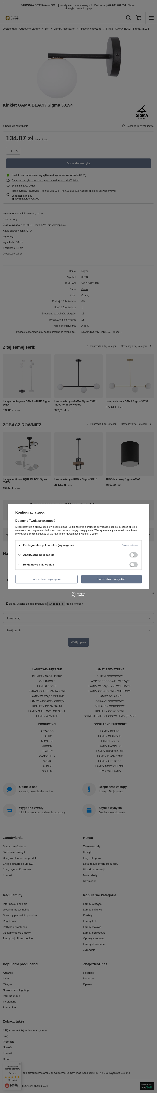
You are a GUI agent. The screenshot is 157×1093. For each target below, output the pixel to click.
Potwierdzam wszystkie (111, 579)
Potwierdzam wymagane (46, 579)
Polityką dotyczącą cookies (102, 526)
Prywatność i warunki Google (81, 533)
